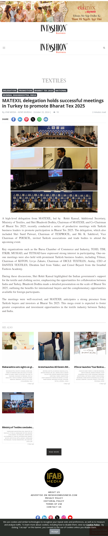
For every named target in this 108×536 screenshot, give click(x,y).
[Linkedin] (20, 119)
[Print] (46, 119)
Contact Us (54, 507)
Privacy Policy (54, 498)
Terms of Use (54, 504)
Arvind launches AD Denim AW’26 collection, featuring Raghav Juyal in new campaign (54, 367)
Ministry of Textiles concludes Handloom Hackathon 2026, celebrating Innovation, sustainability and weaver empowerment (18, 427)
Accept (54, 531)
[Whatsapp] (39, 119)
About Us (54, 492)
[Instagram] (63, 517)
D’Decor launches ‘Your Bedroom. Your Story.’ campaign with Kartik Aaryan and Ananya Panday (90, 367)
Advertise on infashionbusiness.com (54, 495)
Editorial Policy (54, 501)
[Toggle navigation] (4, 47)
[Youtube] (70, 517)
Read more (54, 452)
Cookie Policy (93, 524)
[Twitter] (33, 119)
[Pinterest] (26, 119)
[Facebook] (13, 119)
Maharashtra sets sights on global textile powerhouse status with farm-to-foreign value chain (18, 367)
